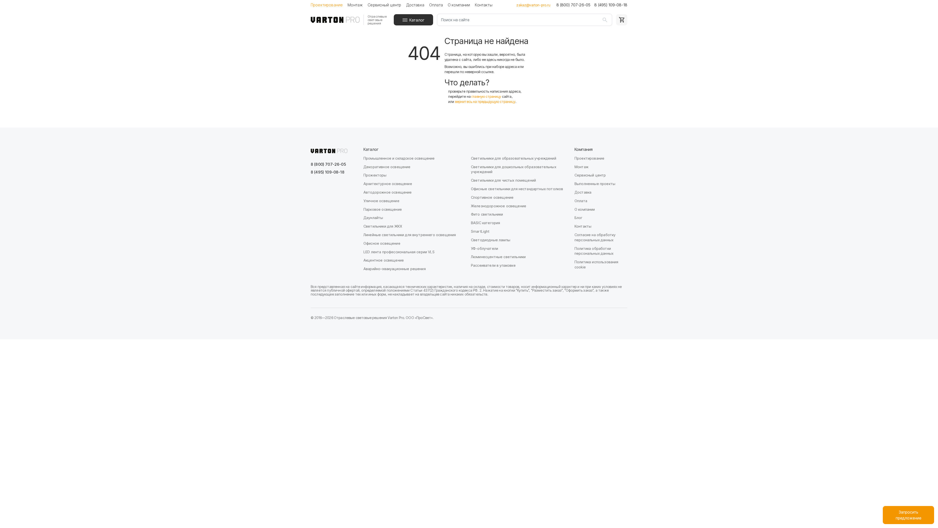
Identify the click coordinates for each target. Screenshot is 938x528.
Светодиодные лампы (490, 240)
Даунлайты (373, 217)
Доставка (415, 4)
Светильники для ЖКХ (382, 226)
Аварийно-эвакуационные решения (394, 268)
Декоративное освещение (387, 167)
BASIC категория (485, 222)
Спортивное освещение (492, 197)
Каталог (416, 20)
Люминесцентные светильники (498, 256)
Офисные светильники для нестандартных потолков (517, 189)
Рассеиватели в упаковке (493, 265)
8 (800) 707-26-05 (573, 4)
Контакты (483, 4)
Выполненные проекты (595, 183)
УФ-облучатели (484, 248)
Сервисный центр (384, 4)
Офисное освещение (381, 243)
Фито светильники (487, 214)
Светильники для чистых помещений (503, 180)
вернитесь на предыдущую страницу (485, 101)
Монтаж (355, 4)
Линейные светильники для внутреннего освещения (409, 234)
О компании (459, 4)
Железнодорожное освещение (498, 206)
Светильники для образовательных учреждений (513, 158)
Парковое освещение (382, 209)
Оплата (436, 4)
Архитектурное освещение (387, 183)
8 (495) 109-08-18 (610, 4)
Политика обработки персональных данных (594, 251)
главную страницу (486, 96)
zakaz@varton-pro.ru (533, 5)
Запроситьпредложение (908, 515)
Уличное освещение (381, 200)
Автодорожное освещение (387, 192)
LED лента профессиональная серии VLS (399, 252)
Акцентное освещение (383, 260)
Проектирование (327, 4)
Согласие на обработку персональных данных (595, 237)
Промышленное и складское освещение (399, 158)
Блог (579, 217)
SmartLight (480, 231)
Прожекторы (375, 175)
